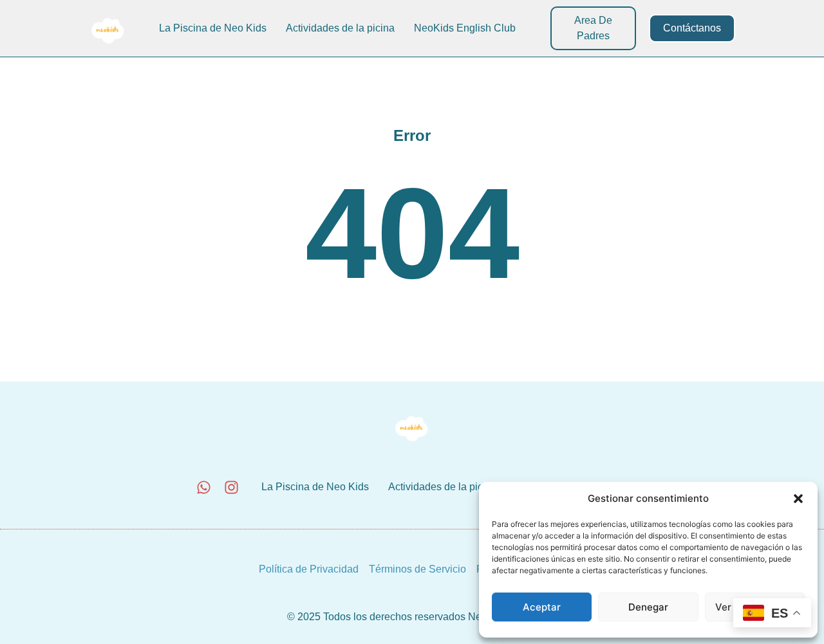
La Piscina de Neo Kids (213, 28)
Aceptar (542, 607)
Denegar (648, 607)
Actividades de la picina (340, 28)
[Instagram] (231, 487)
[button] (798, 498)
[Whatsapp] (203, 487)
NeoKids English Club (465, 28)
